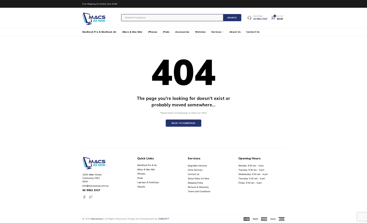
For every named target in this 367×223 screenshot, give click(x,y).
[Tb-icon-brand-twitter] (90, 197)
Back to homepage (183, 123)
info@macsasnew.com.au (95, 185)
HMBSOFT (163, 218)
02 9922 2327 (91, 190)
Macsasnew (97, 218)
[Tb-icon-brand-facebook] (84, 197)
